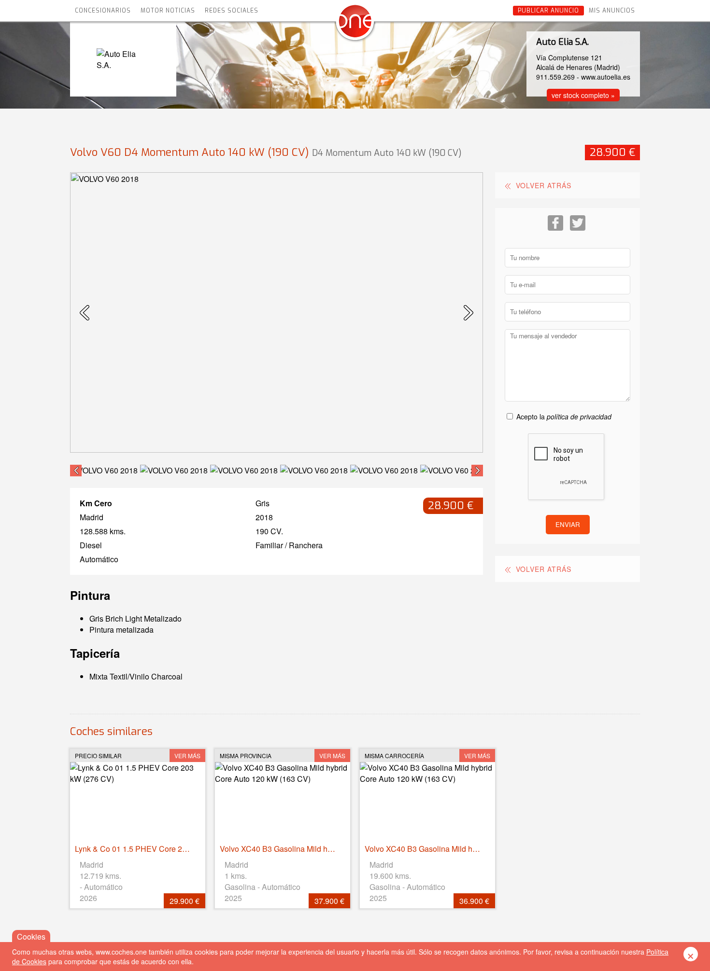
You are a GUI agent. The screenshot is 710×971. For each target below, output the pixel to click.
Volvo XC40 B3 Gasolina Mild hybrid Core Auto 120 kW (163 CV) (331, 848)
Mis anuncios (612, 10)
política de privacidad (579, 416)
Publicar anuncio (548, 10)
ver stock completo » (583, 95)
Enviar (567, 524)
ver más (187, 755)
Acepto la (563, 416)
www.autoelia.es (605, 77)
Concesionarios (103, 10)
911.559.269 (555, 77)
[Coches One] (355, 25)
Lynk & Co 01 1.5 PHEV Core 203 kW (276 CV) (156, 848)
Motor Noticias (168, 10)
